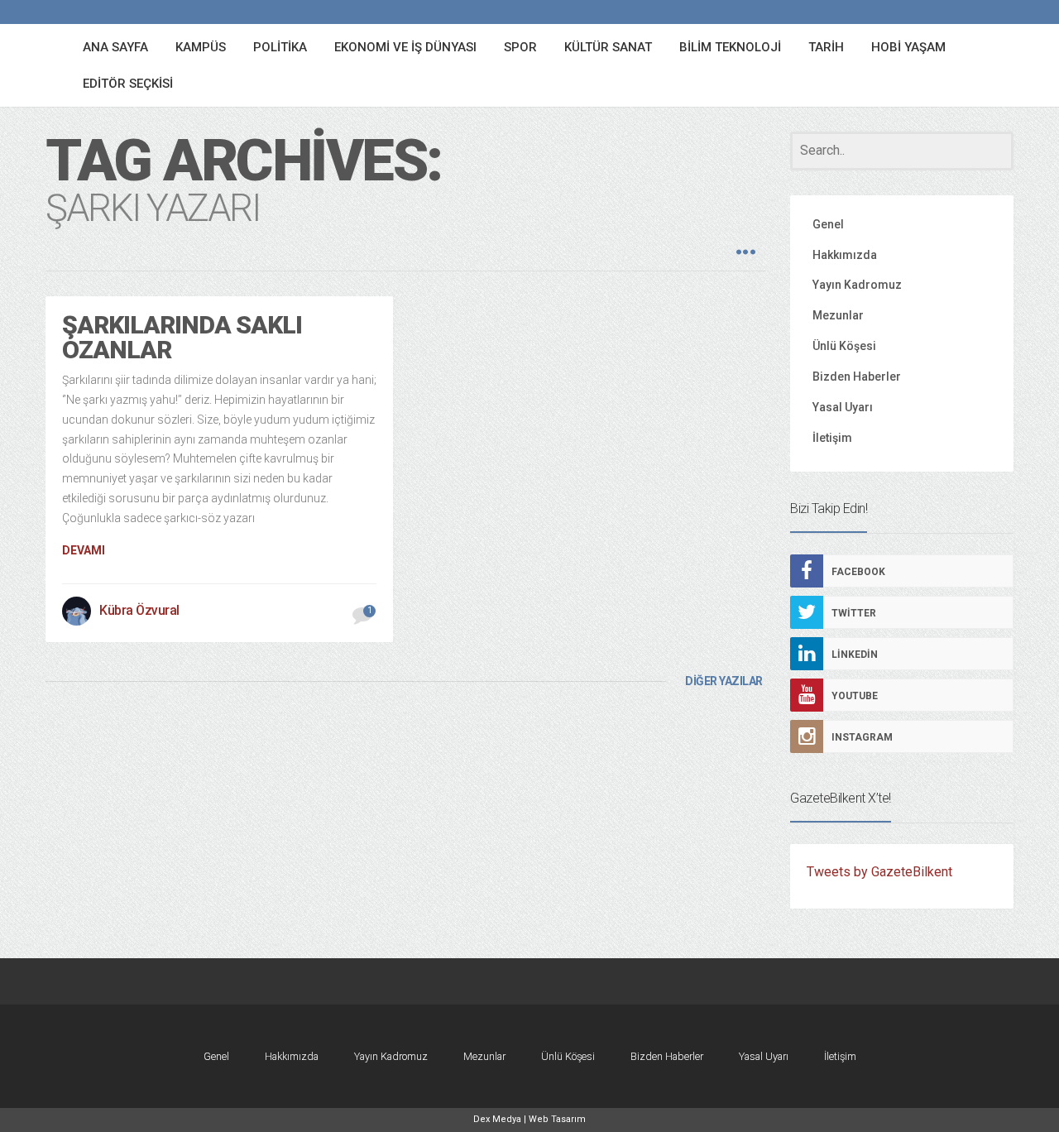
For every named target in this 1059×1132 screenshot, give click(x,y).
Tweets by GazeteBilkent (879, 872)
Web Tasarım (557, 1119)
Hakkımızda (844, 254)
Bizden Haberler (856, 376)
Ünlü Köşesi (844, 346)
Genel (828, 224)
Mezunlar (838, 315)
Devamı (83, 550)
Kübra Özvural (139, 610)
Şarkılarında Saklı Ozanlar (182, 337)
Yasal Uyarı (842, 407)
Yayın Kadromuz (857, 284)
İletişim (832, 437)
